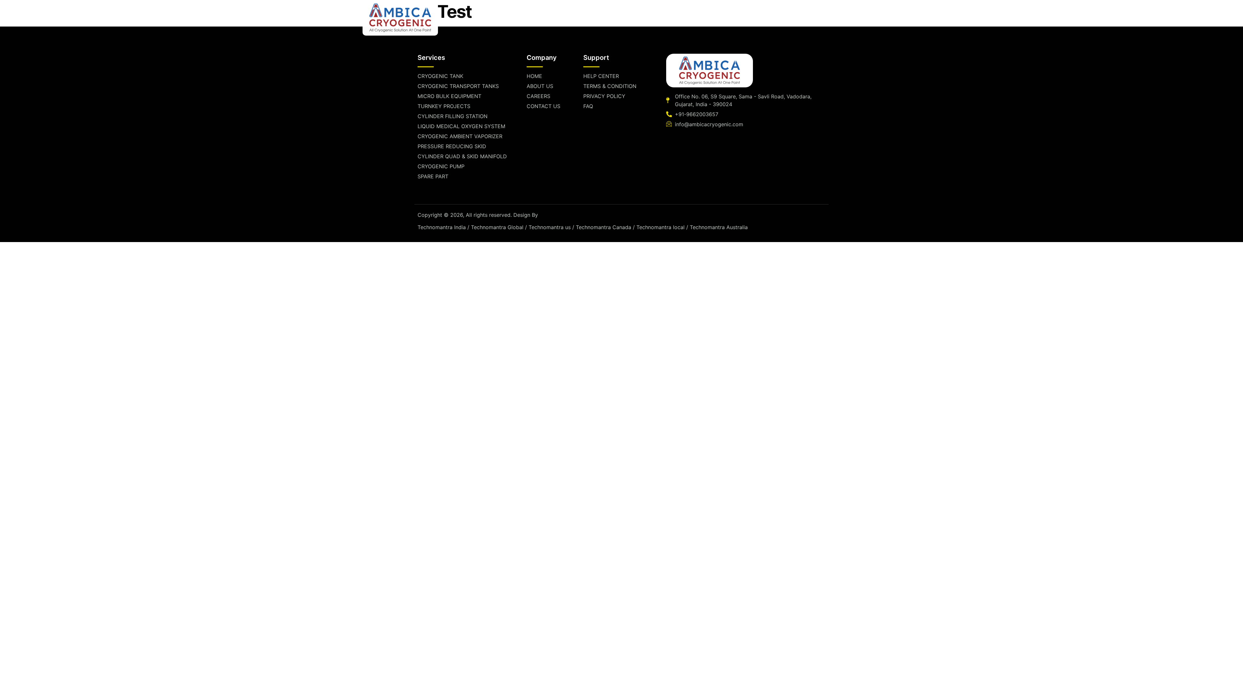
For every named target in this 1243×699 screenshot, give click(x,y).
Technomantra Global (497, 227)
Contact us (717, 24)
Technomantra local (660, 227)
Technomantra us (550, 227)
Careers (675, 24)
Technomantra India (442, 227)
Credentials (582, 24)
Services (531, 24)
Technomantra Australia (719, 227)
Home (455, 24)
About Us (491, 24)
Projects (627, 24)
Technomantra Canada (603, 227)
